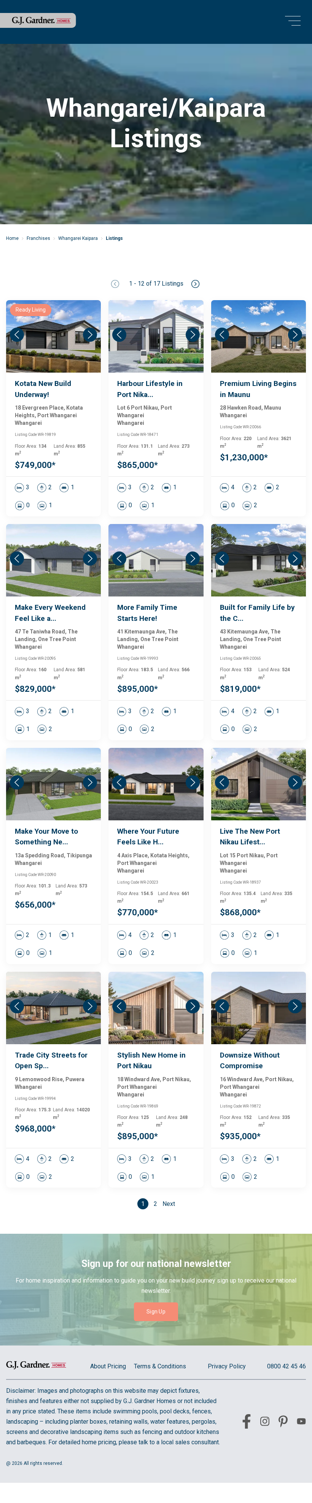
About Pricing (108, 1366)
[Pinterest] (283, 1423)
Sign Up (156, 1311)
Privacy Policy (227, 1366)
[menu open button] (293, 22)
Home (12, 238)
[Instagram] (264, 1422)
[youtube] (301, 1422)
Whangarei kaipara (78, 238)
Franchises (38, 238)
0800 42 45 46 (286, 1366)
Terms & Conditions (160, 1366)
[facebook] (246, 1423)
